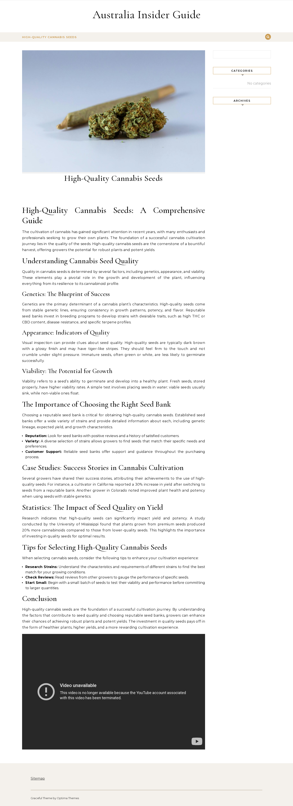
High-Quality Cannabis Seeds (49, 37)
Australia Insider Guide (147, 14)
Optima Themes (68, 798)
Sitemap (38, 778)
